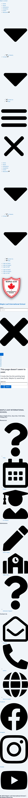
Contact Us (10, 99)
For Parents (10, 55)
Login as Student (7, 265)
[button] (9, 12)
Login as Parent (6, 263)
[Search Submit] (2, 386)
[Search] (1, 354)
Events (4, 10)
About (4, 5)
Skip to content (3, 1)
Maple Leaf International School (12, 304)
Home (4, 3)
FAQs (9, 101)
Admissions (6, 7)
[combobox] (14, 309)
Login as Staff (6, 267)
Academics (5, 9)
